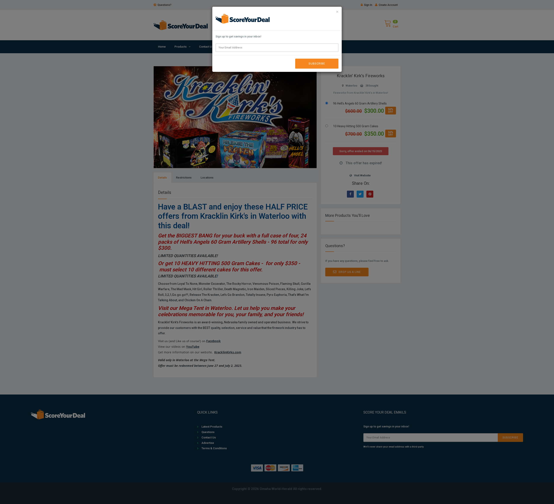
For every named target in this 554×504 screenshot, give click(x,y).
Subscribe (317, 63)
